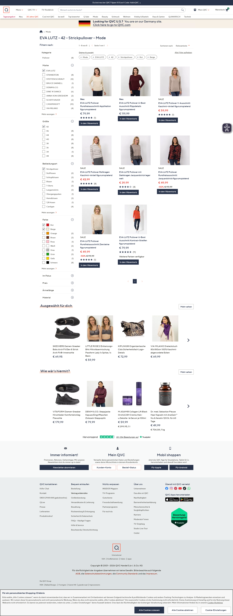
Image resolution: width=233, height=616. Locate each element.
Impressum (151, 573)
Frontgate (62, 585)
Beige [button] (152, 57)
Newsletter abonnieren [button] (64, 467)
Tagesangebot (9, 16)
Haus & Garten (158, 16)
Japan (129, 559)
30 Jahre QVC (32, 16)
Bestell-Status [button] (129, 467)
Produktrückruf (46, 516)
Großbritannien (112, 559)
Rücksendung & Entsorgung (83, 511)
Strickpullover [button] (126, 57)
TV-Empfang (139, 524)
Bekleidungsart (49, 163)
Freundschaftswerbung (112, 502)
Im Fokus (46, 275)
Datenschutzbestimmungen (98, 573)
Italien (123, 559)
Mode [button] (85, 57)
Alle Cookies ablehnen (182, 610)
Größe (45, 121)
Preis (44, 283)
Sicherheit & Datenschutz (82, 516)
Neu (21, 16)
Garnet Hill (72, 585)
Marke (45, 65)
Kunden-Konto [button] (104, 467)
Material (46, 297)
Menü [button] (18, 10)
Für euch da (107, 511)
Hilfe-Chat (44, 488)
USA (103, 559)
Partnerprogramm (110, 507)
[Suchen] (182, 9)
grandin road (82, 585)
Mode (95, 16)
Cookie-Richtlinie (215, 602)
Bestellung (75, 488)
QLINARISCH (174, 16)
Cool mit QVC (48, 16)
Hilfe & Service (77, 525)
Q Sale (86, 16)
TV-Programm (108, 493)
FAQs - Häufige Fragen (81, 520)
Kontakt (43, 493)
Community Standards (127, 573)
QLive (42, 502)
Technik (187, 16)
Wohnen (126, 16)
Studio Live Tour (141, 528)
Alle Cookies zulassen (149, 610)
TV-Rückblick (47, 10)
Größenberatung (78, 498)
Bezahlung (75, 507)
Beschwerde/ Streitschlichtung (84, 530)
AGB (78, 573)
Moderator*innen (141, 519)
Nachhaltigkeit (140, 498)
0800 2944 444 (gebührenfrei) (53, 498)
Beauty (105, 16)
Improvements (94, 585)
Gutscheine (107, 498)
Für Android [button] (181, 467)
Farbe (45, 219)
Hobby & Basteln (141, 16)
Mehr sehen (186, 306)
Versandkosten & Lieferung (82, 502)
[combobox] (119, 9)
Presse (42, 507)
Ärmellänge (48, 290)
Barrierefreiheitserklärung (145, 502)
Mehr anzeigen (48, 114)
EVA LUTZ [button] (99, 57)
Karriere (137, 515)
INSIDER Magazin (110, 488)
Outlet (136, 533)
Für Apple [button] (156, 467)
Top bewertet (74, 16)
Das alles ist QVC (141, 493)
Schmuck (115, 16)
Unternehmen (140, 488)
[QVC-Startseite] (41, 32)
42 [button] (112, 57)
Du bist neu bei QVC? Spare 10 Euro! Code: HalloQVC (115, 2)
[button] (198, 10)
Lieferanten (45, 511)
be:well (61, 16)
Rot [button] (141, 57)
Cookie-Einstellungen (215, 610)
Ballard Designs (50, 585)
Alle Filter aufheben (183, 52)
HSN (41, 585)
